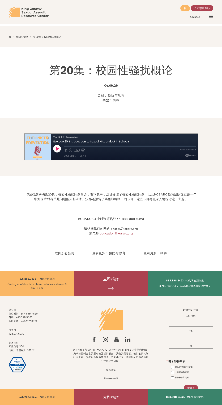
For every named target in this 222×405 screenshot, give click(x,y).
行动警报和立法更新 (184, 367)
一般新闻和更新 (182, 372)
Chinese (195, 16)
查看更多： (109, 253)
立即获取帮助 (202, 8)
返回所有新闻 (64, 253)
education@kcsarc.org (116, 233)
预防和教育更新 (182, 377)
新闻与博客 (22, 36)
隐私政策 (111, 369)
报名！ (191, 388)
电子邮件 (192, 316)
